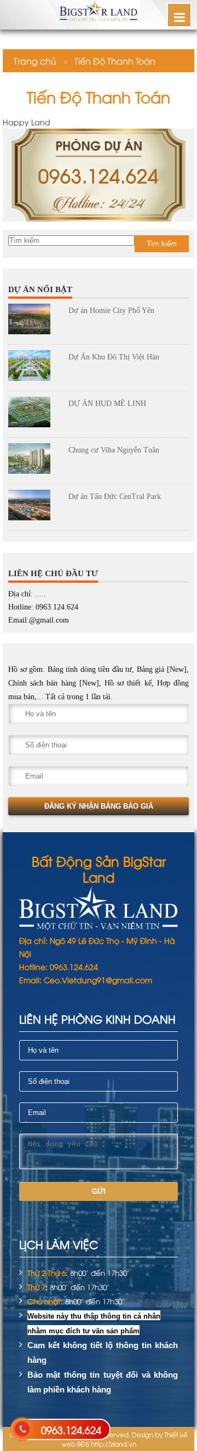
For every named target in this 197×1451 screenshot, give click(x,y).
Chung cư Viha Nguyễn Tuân (113, 450)
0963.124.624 (71, 1429)
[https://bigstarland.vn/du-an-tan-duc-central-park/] (34, 507)
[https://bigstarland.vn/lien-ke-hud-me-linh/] (34, 414)
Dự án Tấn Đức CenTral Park (114, 496)
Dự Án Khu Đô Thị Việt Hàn (113, 357)
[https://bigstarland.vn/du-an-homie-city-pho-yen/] (34, 321)
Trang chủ (35, 61)
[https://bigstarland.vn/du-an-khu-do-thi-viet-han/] (34, 367)
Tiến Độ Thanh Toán (114, 61)
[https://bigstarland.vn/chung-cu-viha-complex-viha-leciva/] (34, 460)
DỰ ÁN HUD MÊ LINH (107, 403)
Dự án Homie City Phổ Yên (111, 310)
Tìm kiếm (162, 244)
